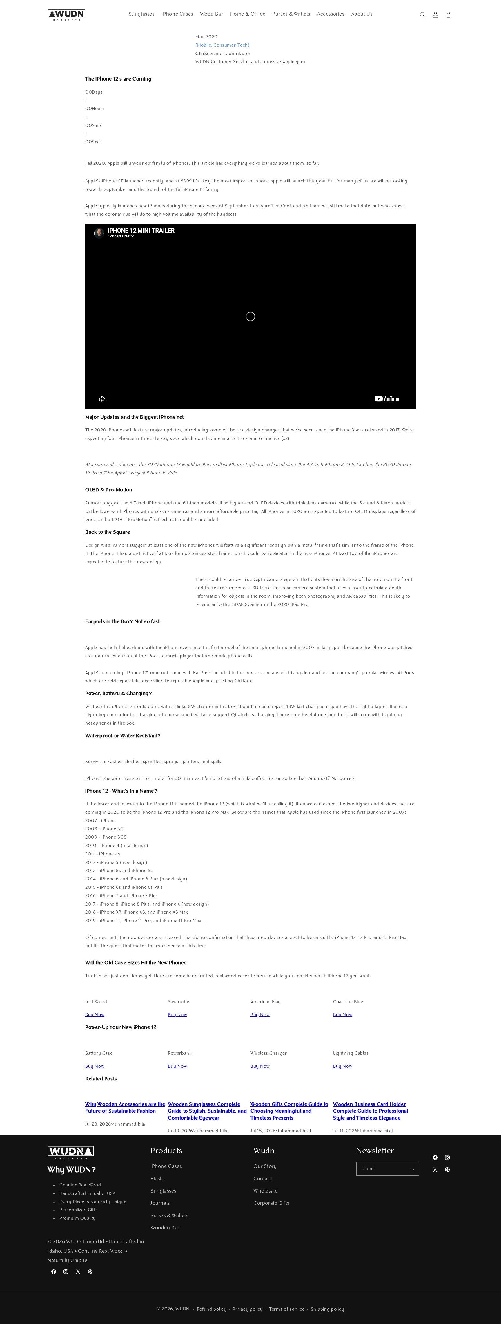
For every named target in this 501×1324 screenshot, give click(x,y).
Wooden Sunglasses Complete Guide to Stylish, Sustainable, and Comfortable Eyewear (207, 1111)
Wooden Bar (164, 1228)
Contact (262, 1179)
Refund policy (212, 1309)
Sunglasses (163, 1191)
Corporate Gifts (271, 1203)
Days (97, 92)
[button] (422, 14)
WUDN (182, 1309)
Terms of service (287, 1309)
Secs (97, 142)
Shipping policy (327, 1309)
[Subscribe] (412, 1169)
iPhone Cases (166, 1166)
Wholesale (265, 1191)
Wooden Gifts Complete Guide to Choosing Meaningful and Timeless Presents (289, 1111)
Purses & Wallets (169, 1216)
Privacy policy (248, 1309)
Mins (97, 125)
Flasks (157, 1179)
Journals (160, 1203)
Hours (98, 109)
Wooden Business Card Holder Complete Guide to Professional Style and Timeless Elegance (370, 1111)
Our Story (265, 1166)
